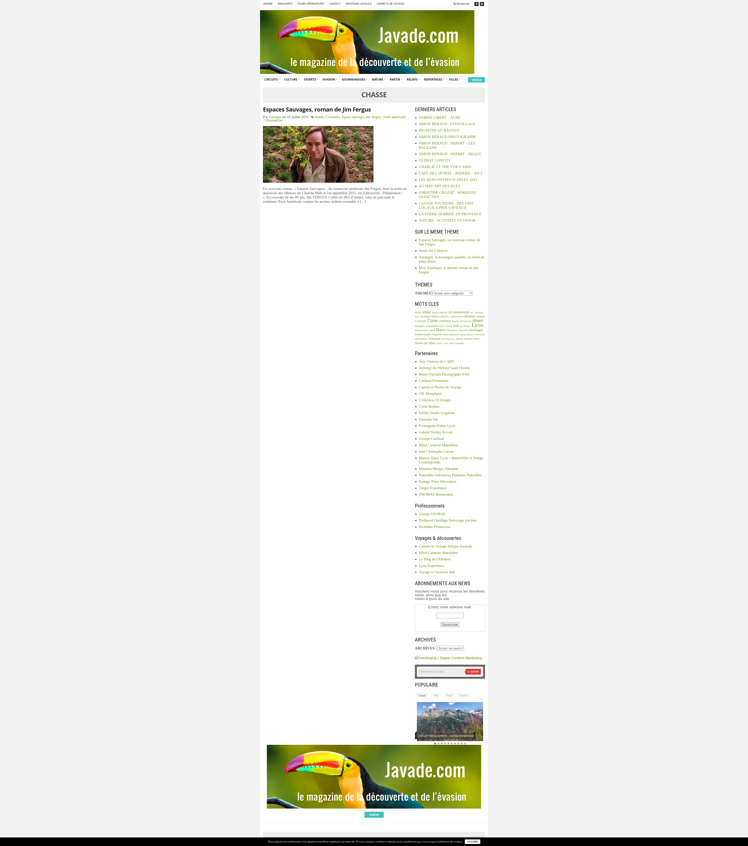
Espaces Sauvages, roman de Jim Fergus (317, 109)
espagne (420, 325)
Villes (453, 79)
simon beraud (464, 338)
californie (444, 316)
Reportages (433, 79)
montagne (476, 330)
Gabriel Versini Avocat (435, 432)
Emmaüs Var (428, 419)
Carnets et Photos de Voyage (440, 387)
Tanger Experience (433, 488)
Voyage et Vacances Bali (437, 572)
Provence (480, 334)
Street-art (421, 343)
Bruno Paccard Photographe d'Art (444, 374)
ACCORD (472, 841)
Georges (275, 117)
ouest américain (394, 117)
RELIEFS (412, 79)
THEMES (423, 293)
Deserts (310, 79)
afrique (427, 312)
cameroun (456, 316)
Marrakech (452, 330)
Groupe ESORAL (432, 514)
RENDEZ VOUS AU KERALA (435, 736)
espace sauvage (352, 117)
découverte (466, 321)
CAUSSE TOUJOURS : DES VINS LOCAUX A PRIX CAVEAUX (446, 205)
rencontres (421, 338)
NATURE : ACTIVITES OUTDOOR (447, 220)
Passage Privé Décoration (437, 481)
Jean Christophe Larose (436, 451)
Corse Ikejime (429, 406)
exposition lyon (435, 325)
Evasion (329, 79)
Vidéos (477, 80)
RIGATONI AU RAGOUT (439, 130)
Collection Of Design (435, 400)
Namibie (437, 334)
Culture (290, 79)
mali (432, 330)
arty (472, 312)
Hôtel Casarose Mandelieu (438, 445)
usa (432, 342)
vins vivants (456, 343)
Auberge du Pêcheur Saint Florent (444, 368)
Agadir (435, 312)
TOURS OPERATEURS (310, 3)
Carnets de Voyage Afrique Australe (445, 546)
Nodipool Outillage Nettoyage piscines (448, 520)
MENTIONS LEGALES (359, 3)
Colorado (332, 117)
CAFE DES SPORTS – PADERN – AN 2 (450, 173)
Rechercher (462, 3)
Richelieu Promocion (434, 527)
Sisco (477, 338)
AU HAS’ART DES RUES (439, 186)
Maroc (440, 330)
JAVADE (268, 3)
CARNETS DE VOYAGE (390, 3)
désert (478, 320)
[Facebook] (477, 4)
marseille (463, 330)
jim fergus (373, 117)
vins (446, 343)
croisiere (445, 321)
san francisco (448, 339)
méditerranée (423, 334)
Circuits (271, 79)
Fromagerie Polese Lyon (437, 426)
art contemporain (458, 312)
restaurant (434, 338)
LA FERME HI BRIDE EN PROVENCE (450, 214)
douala (455, 321)
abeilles (418, 312)
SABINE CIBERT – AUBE (440, 117)
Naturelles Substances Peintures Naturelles (450, 475)
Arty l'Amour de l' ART (436, 361)
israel (449, 325)
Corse (432, 320)
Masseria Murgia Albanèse (438, 469)
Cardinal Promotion (433, 381)
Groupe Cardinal (431, 439)
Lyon (477, 325)
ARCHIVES (425, 648)
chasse (319, 117)
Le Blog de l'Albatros (435, 559)
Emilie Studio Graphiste (437, 413)
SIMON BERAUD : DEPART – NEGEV (450, 154)
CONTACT (335, 3)
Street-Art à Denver (433, 251)
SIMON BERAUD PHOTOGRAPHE (447, 137)
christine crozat (474, 316)
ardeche (443, 312)
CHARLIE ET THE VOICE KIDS (445, 167)
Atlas (417, 317)
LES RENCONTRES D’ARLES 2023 (448, 180)
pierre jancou (467, 334)
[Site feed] (482, 4)
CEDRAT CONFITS (434, 160)
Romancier (274, 120)
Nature (377, 79)
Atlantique (479, 312)
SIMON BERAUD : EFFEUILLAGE (447, 124)
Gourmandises (353, 79)
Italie (456, 325)
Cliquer (473, 671)
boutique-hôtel (429, 316)
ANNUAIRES (285, 3)
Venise (439, 343)
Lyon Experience (431, 565)
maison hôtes (422, 330)
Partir (395, 79)
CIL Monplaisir (430, 394)
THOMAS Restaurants (436, 494)
